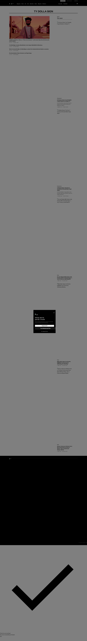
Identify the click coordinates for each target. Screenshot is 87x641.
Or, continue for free (44, 331)
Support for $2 (44, 325)
